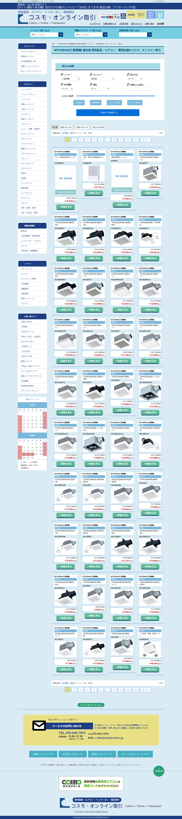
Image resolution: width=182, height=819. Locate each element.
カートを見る (117, 765)
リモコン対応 (114, 103)
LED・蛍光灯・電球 (29, 213)
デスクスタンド (27, 163)
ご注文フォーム (27, 331)
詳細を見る (66, 207)
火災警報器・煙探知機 (30, 236)
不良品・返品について (30, 366)
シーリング (25, 99)
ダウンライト (26, 139)
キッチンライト (27, 134)
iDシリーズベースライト (31, 71)
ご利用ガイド (26, 346)
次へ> (144, 139)
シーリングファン (28, 94)
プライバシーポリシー (30, 391)
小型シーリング (27, 109)
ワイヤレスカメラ (28, 51)
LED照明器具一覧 (28, 61)
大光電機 (24, 284)
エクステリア (26, 168)
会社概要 (160, 24)
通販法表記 (73, 765)
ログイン (151, 12)
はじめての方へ (27, 341)
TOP (53, 44)
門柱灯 (24, 173)
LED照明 (79, 103)
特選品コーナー (27, 56)
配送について (26, 361)
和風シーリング (27, 104)
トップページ (95, 24)
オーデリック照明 (28, 279)
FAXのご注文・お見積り (31, 336)
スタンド (24, 158)
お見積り (24, 327)
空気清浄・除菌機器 (29, 251)
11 (136, 139)
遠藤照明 (24, 289)
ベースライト (26, 193)
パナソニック (26, 269)
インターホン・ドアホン (31, 241)
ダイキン (24, 303)
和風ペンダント (27, 119)
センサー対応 (134, 103)
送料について (40, 754)
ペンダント (25, 114)
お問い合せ (149, 24)
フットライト (26, 183)
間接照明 (24, 188)
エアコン (24, 246)
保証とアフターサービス (31, 376)
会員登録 (131, 15)
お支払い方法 (26, 356)
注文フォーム (136, 24)
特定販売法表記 (27, 386)
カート (160, 12)
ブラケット (25, 124)
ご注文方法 (123, 24)
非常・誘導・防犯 (28, 208)
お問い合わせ (26, 322)
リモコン (24, 203)
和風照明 (95, 103)
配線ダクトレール (28, 149)
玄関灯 (24, 178)
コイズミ (24, 274)
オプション (25, 198)
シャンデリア (26, 89)
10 (128, 139)
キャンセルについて (29, 371)
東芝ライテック (27, 298)
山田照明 (24, 293)
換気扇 (24, 231)
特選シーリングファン (30, 66)
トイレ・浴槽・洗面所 (30, 129)
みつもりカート (141, 15)
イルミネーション (28, 153)
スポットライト (27, 144)
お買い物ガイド (109, 24)
